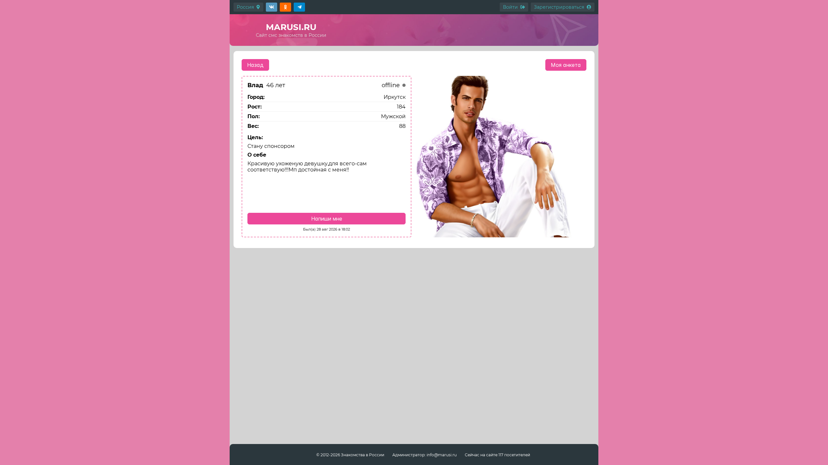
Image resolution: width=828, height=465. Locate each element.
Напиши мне (326, 218)
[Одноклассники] (285, 7)
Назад (255, 65)
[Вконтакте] (271, 7)
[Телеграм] (299, 7)
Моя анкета (566, 65)
